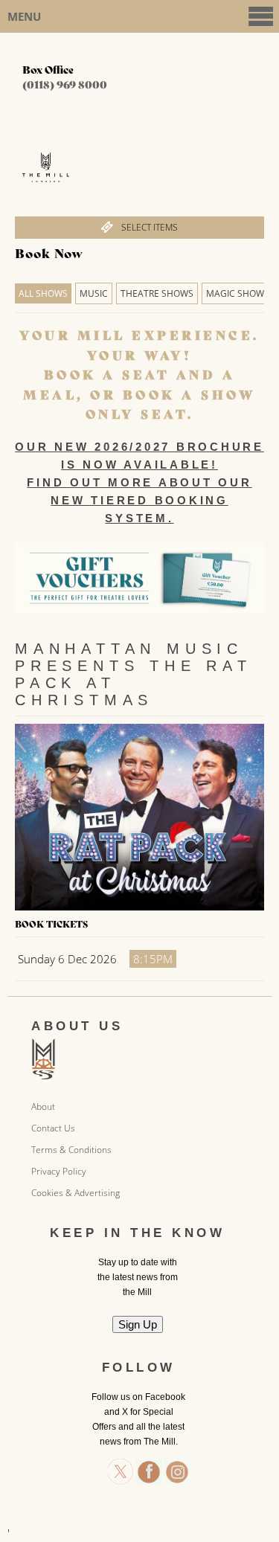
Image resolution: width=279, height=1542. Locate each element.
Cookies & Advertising (75, 1192)
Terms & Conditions (71, 1149)
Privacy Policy (58, 1171)
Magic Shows (237, 293)
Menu (24, 16)
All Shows (43, 293)
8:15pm (153, 958)
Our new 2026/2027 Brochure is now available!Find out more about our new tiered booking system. (139, 482)
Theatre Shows (157, 293)
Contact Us (53, 1128)
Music (94, 293)
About (43, 1106)
